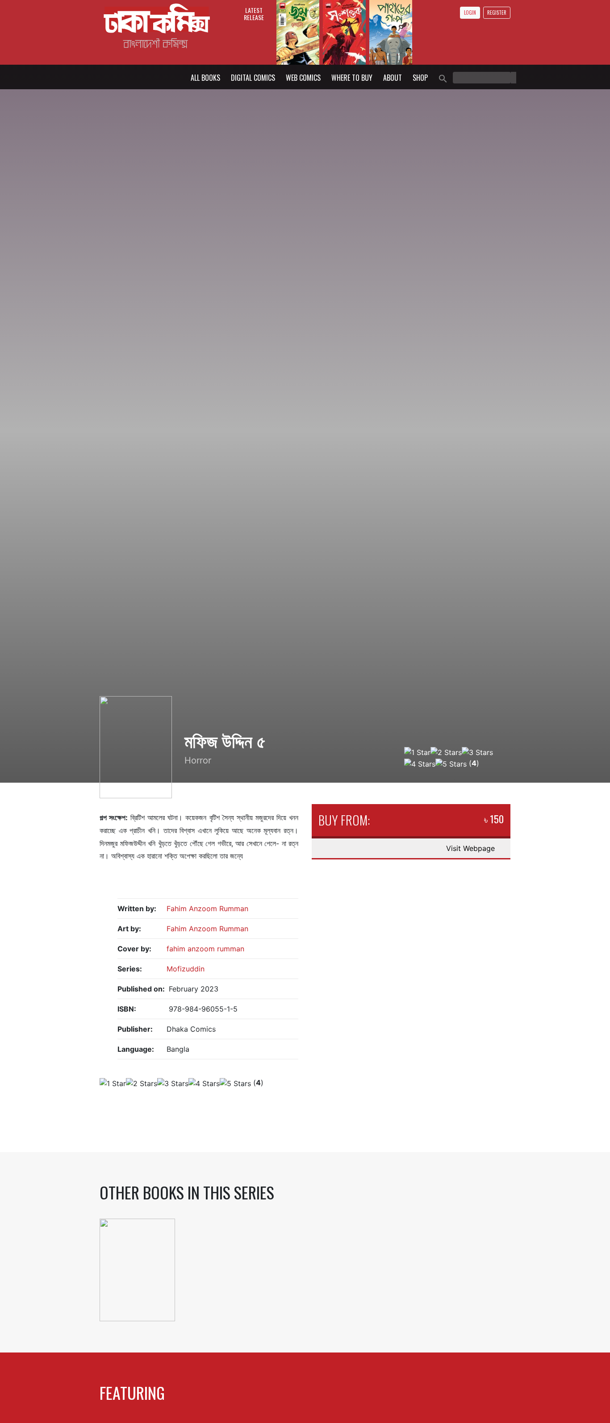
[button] (443, 78)
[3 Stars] (477, 752)
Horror (197, 760)
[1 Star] (417, 752)
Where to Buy (351, 77)
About (392, 77)
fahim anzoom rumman (205, 948)
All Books (205, 77)
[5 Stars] (451, 764)
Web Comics (303, 77)
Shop (420, 77)
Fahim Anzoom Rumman (207, 908)
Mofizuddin (186, 968)
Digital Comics (253, 77)
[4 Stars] (419, 764)
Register (496, 12)
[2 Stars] (446, 752)
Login (470, 12)
